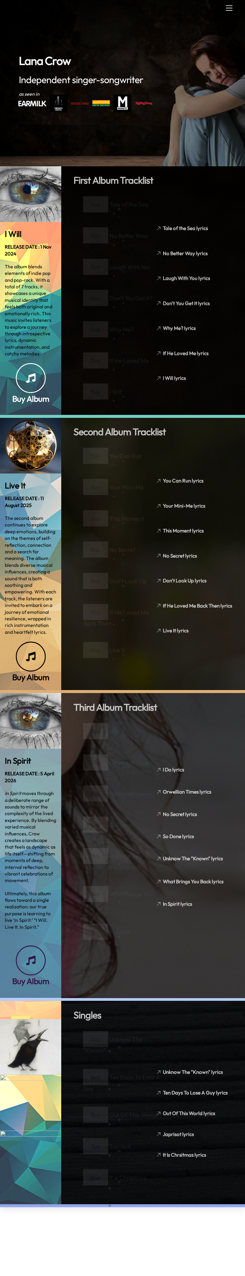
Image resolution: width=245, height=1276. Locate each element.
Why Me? (121, 329)
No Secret (122, 549)
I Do (114, 731)
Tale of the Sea (128, 204)
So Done (120, 825)
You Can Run (125, 456)
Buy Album (30, 399)
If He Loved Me (129, 360)
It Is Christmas (128, 1177)
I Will (115, 391)
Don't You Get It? (131, 298)
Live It (117, 650)
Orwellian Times (130, 762)
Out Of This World (133, 1115)
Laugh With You (129, 266)
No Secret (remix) (131, 793)
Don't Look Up (128, 580)
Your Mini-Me (126, 487)
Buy (95, 204)
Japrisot (120, 1146)
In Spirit (119, 932)
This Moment (126, 518)
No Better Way (128, 235)
